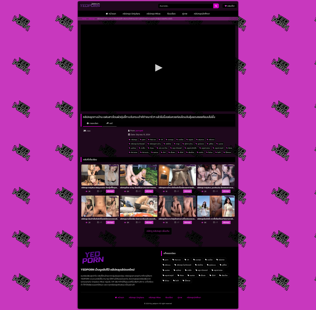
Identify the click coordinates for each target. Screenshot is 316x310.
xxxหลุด (170, 139)
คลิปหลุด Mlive (153, 13)
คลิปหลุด (92, 19)
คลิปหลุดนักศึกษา (202, 13)
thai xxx (153, 139)
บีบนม (152, 148)
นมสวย (220, 144)
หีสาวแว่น (145, 152)
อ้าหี (164, 152)
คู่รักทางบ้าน (189, 144)
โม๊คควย (228, 152)
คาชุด (178, 144)
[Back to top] (308, 302)
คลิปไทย (168, 144)
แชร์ (111, 123)
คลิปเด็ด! (230, 5)
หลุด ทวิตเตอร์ (177, 148)
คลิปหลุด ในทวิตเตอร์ (138, 144)
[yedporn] (89, 5)
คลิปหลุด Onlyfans (131, 13)
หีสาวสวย (134, 152)
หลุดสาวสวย (205, 148)
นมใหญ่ (133, 148)
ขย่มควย (201, 139)
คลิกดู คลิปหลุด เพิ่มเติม (158, 231)
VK (162, 139)
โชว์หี (219, 152)
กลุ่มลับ (190, 139)
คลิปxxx (211, 139)
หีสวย (230, 148)
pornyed (139, 130)
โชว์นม (210, 152)
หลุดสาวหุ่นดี (219, 148)
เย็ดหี (181, 152)
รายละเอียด (93, 123)
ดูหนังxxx (201, 144)
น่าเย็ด (143, 148)
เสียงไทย (191, 152)
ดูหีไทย (211, 144)
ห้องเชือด (171, 13)
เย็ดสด (172, 152)
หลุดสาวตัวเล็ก (192, 148)
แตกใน (201, 152)
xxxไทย (180, 139)
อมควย (155, 152)
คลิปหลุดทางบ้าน (155, 144)
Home (84, 19)
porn (143, 139)
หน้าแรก (112, 13)
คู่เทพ (184, 13)
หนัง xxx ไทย (163, 148)
